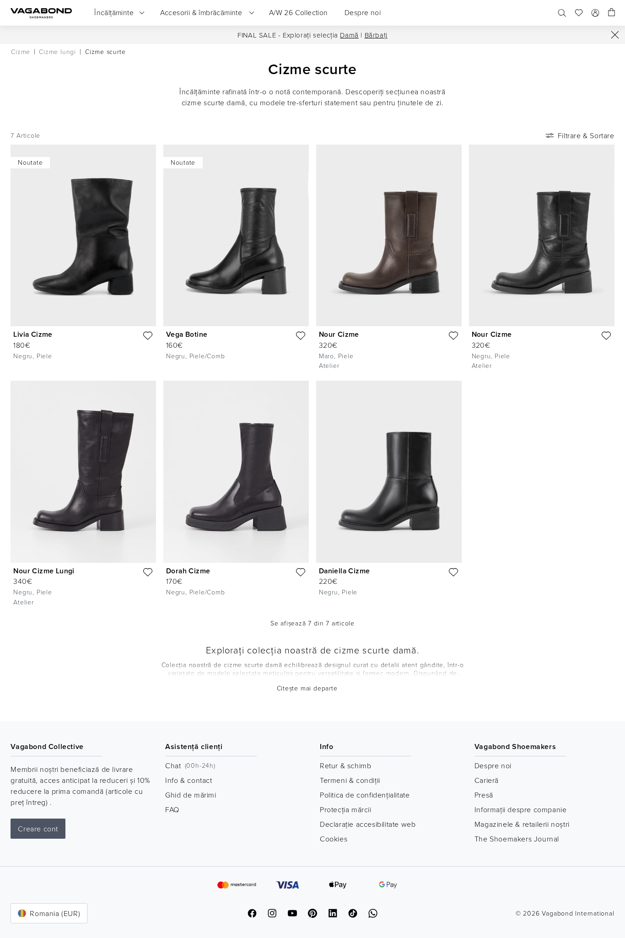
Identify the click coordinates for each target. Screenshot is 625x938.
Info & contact (188, 780)
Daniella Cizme (344, 571)
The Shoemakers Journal (516, 839)
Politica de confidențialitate (364, 795)
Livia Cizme (32, 334)
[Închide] (615, 35)
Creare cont (38, 829)
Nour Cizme (339, 334)
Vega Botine (186, 334)
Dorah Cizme (188, 571)
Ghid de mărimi (190, 795)
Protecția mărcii (346, 809)
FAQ (172, 809)
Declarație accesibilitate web (367, 824)
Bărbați (376, 35)
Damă (349, 35)
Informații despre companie (520, 809)
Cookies (333, 839)
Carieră (486, 780)
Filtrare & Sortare (586, 135)
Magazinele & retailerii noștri (522, 824)
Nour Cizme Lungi (43, 571)
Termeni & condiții (350, 780)
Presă (483, 795)
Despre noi (493, 765)
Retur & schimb (345, 765)
